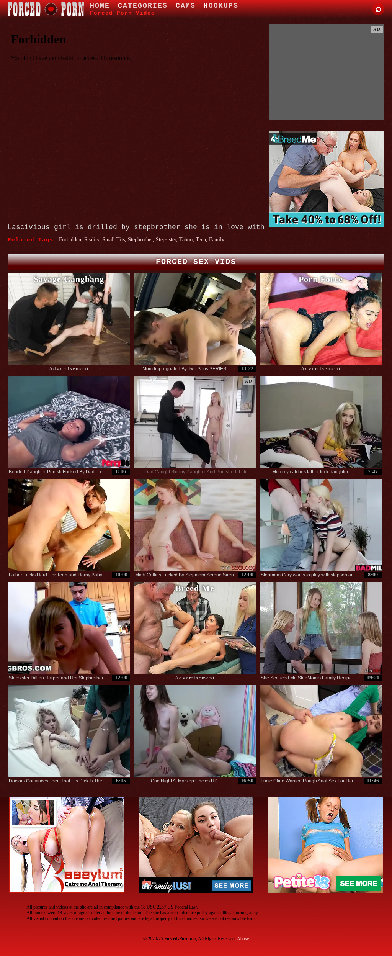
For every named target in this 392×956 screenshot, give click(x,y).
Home (100, 6)
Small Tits (113, 239)
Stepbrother (140, 239)
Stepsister (166, 239)
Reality (91, 239)
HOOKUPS (221, 6)
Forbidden (70, 239)
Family (216, 239)
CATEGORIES (143, 6)
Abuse (243, 938)
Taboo (186, 239)
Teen (201, 239)
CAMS (186, 6)
